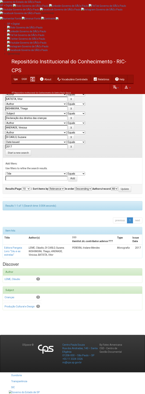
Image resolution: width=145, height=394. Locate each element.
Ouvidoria (16, 375)
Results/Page (13, 188)
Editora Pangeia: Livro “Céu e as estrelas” (13, 251)
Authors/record (101, 188)
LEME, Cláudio (12, 279)
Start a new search (18, 152)
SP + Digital (6, 5)
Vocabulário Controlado (72, 79)
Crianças (9, 297)
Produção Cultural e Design (20, 306)
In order (69, 188)
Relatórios (101, 79)
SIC (13, 387)
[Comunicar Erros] (57, 18)
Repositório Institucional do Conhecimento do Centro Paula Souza (42, 93)
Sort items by (40, 188)
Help (119, 79)
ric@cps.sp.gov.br (72, 362)
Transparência (19, 381)
